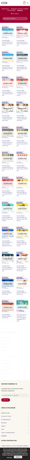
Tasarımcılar (5, 367)
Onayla (18, 457)
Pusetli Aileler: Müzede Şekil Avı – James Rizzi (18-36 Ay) (7, 93)
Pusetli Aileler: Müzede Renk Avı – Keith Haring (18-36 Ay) (22, 43)
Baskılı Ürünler (5, 337)
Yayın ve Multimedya (8, 357)
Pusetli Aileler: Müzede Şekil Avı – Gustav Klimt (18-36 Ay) (22, 243)
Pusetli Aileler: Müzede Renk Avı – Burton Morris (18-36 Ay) (7, 43)
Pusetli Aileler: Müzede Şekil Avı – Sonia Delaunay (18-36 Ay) (22, 268)
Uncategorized (6, 363)
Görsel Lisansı (5, 370)
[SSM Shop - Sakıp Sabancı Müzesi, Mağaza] (8, 3)
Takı (2, 354)
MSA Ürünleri (5, 360)
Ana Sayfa (5, 9)
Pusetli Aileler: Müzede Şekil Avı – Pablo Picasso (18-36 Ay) (7, 218)
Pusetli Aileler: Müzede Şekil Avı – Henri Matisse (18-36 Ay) (22, 68)
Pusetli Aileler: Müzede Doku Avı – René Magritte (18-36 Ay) (7, 143)
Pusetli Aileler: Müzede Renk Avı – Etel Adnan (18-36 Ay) (7, 68)
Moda (3, 350)
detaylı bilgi (9, 457)
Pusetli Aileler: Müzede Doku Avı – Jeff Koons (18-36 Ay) (22, 93)
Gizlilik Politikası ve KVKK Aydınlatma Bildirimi (15, 446)
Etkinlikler (4, 377)
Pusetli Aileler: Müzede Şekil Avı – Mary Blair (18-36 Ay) (7, 268)
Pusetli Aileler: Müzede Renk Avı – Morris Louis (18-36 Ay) (22, 143)
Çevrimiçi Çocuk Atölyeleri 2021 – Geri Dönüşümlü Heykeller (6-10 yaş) (21, 318)
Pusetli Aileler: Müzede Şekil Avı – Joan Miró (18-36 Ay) (7, 193)
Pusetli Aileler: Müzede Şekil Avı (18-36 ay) (7, 292)
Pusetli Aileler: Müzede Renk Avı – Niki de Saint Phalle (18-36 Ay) (7, 243)
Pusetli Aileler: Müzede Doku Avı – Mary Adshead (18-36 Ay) (7, 118)
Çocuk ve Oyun (6, 341)
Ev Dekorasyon (6, 344)
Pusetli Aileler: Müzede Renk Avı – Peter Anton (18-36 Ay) (22, 168)
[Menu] (28, 3)
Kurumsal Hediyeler (7, 373)
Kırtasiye (4, 347)
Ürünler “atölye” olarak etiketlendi (17, 9)
